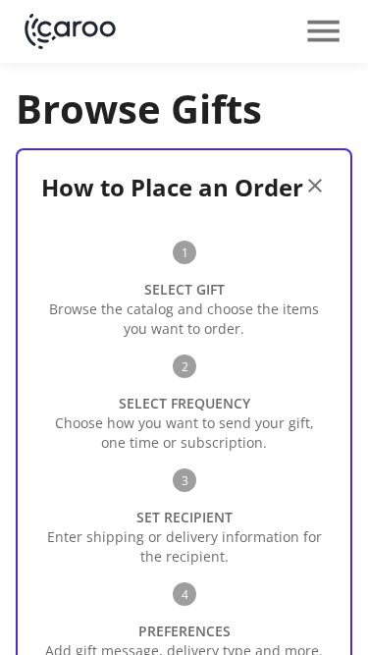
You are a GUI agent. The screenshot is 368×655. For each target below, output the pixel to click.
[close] (315, 185)
